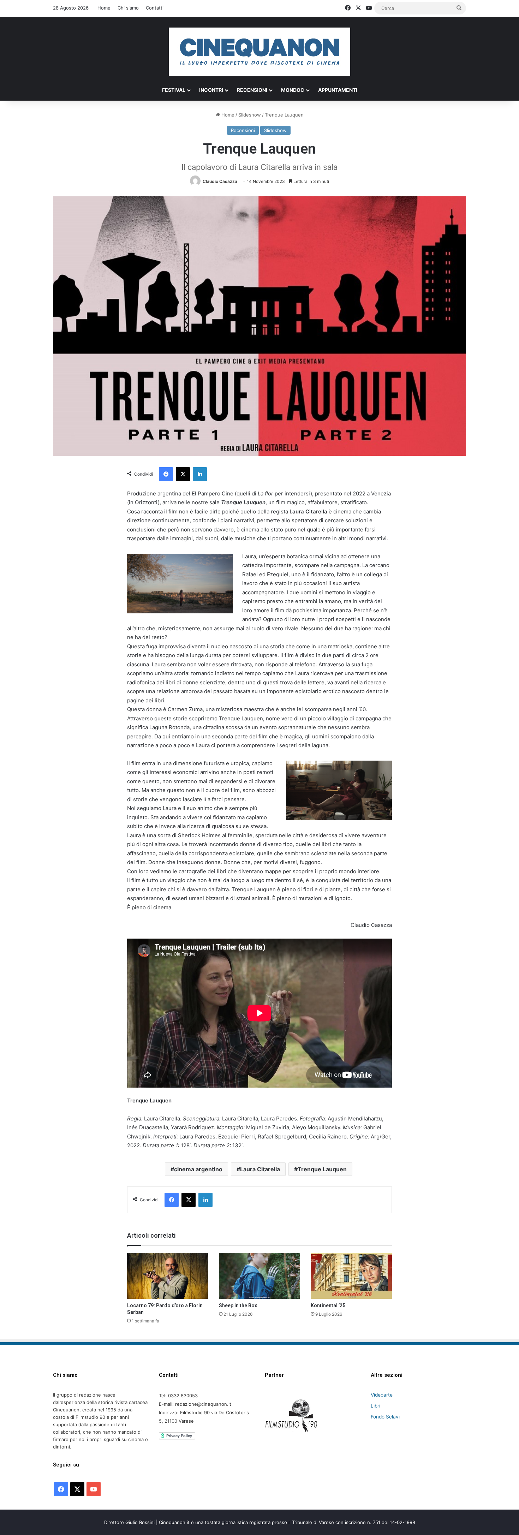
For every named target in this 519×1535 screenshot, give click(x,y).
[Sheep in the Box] (259, 1276)
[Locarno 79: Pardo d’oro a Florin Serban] (167, 1276)
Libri (375, 1406)
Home (104, 8)
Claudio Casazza (220, 181)
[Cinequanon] (259, 52)
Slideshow (249, 115)
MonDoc (292, 90)
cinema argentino (198, 1169)
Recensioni (252, 90)
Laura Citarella (260, 1169)
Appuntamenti (337, 90)
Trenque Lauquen (322, 1169)
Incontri (211, 90)
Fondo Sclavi (385, 1417)
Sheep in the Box (238, 1305)
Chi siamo (128, 8)
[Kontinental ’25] (351, 1276)
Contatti (154, 8)
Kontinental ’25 (328, 1305)
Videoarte (382, 1395)
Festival (173, 90)
